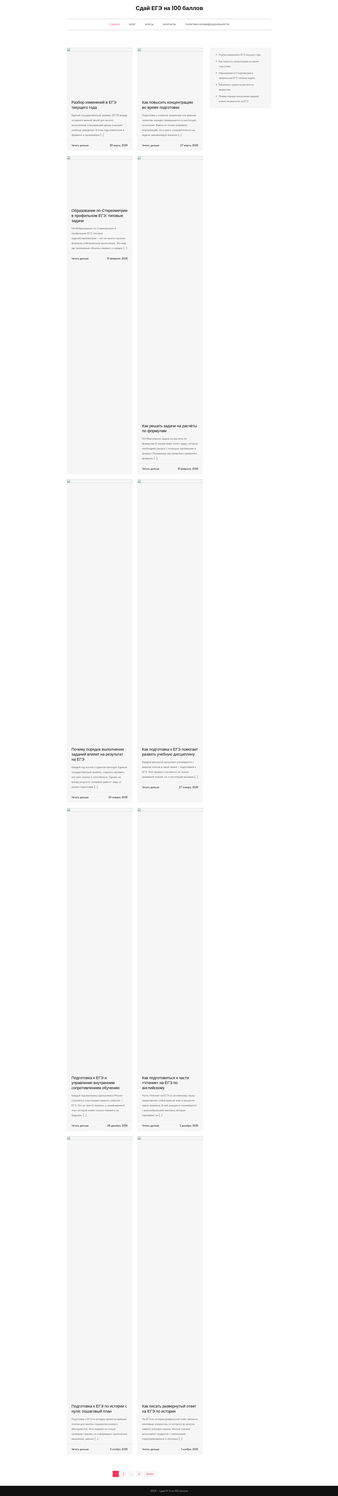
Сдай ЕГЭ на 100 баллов (169, 8)
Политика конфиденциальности (207, 24)
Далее (150, 1474)
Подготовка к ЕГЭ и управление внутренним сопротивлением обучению (95, 1083)
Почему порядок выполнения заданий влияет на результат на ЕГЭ (97, 754)
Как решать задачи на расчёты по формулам (169, 428)
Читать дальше (80, 145)
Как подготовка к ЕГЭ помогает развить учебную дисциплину (170, 752)
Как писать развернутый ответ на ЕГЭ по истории (169, 1408)
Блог (132, 24)
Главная (114, 24)
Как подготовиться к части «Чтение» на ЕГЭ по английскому (165, 1083)
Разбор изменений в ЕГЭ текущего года (93, 105)
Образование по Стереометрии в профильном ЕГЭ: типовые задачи (99, 215)
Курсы (149, 24)
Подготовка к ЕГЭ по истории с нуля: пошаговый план (99, 1408)
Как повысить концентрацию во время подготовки (167, 105)
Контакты (169, 24)
